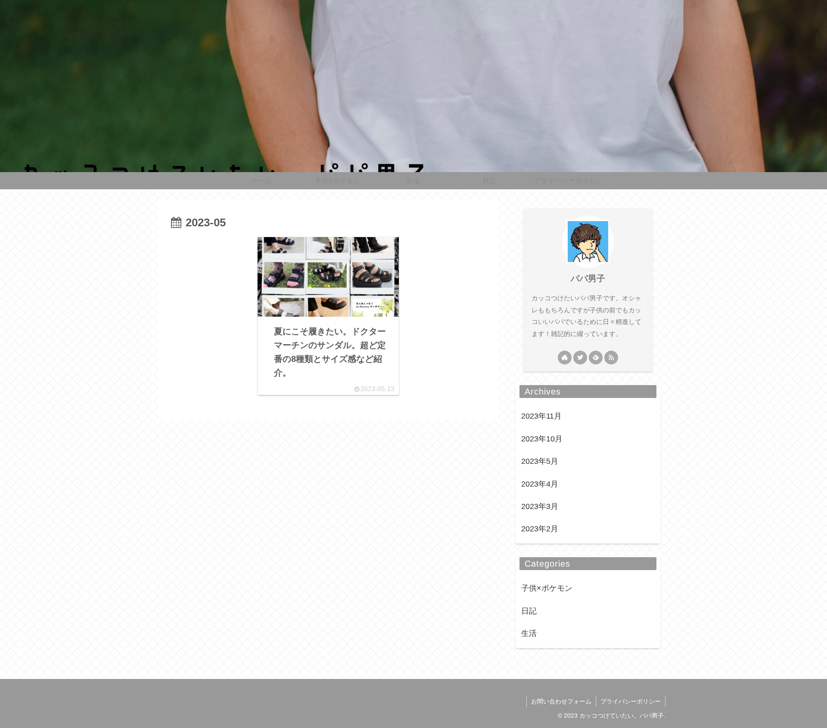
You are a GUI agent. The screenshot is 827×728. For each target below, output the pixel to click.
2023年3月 (539, 506)
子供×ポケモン (546, 588)
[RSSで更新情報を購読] (611, 357)
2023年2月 (539, 528)
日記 (529, 611)
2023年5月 (539, 461)
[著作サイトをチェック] (565, 357)
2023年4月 (539, 484)
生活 (529, 633)
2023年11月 (541, 416)
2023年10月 (542, 439)
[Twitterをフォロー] (580, 357)
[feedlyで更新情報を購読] (596, 357)
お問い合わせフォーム (561, 701)
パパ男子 (588, 278)
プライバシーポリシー (630, 701)
